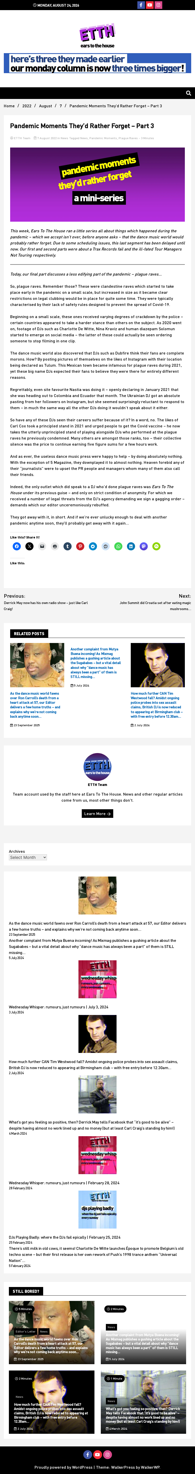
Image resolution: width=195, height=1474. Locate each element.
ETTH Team (22, 138)
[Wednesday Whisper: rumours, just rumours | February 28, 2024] (97, 1156)
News (64, 138)
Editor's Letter (26, 1331)
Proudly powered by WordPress (64, 1467)
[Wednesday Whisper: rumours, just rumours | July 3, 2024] (97, 980)
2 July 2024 (141, 725)
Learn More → (97, 813)
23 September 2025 (26, 725)
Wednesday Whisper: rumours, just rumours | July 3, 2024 (58, 1006)
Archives (17, 851)
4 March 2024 (117, 1428)
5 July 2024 (81, 685)
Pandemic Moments (103, 138)
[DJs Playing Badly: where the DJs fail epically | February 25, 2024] (97, 1210)
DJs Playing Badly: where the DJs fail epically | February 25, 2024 (64, 1237)
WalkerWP (150, 1467)
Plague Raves (128, 138)
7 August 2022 (47, 138)
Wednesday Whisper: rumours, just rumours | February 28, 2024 (64, 1182)
